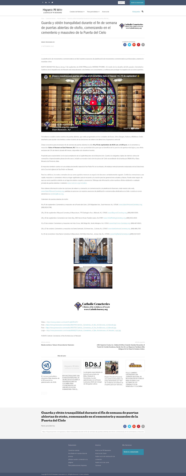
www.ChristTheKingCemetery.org (115, 218)
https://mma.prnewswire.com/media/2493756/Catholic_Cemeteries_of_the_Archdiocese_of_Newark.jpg (81, 327)
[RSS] (49, 2)
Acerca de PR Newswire (103, 450)
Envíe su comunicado (137, 2)
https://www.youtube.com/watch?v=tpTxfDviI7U (62, 322)
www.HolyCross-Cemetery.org (119, 223)
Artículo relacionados (48, 356)
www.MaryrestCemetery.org (117, 213)
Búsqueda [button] (136, 12)
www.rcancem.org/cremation (77, 183)
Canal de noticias (73, 450)
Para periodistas (92, 12)
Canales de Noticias (76, 12)
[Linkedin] (45, 2)
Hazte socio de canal (102, 462)
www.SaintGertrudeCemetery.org (119, 228)
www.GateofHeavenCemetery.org (52, 191)
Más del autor (62, 356)
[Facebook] (42, 2)
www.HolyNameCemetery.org (120, 234)
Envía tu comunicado (131, 452)
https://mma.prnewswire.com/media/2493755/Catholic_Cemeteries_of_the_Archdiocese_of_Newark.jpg (81, 325)
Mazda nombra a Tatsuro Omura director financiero (57, 345)
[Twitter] (52, 2)
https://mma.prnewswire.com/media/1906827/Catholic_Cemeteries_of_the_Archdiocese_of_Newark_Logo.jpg (83, 330)
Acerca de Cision (100, 453)
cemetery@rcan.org (56, 194)
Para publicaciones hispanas (77, 465)
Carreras (98, 465)
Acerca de (105, 12)
